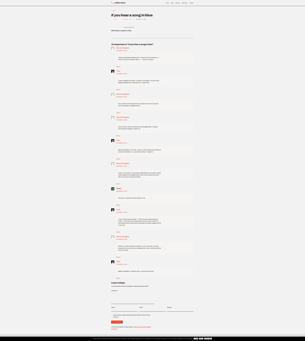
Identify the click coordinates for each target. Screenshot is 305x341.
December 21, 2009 (121, 166)
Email (141, 307)
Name (113, 307)
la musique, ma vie (127, 19)
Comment (114, 290)
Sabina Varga (120, 3)
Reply (118, 66)
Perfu (118, 71)
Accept (195, 338)
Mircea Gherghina (122, 48)
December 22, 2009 (121, 239)
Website (169, 307)
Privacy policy (208, 338)
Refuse (201, 338)
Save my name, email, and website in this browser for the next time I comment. (131, 316)
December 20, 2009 (121, 143)
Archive (115, 19)
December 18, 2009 (121, 50)
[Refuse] (303, 339)
